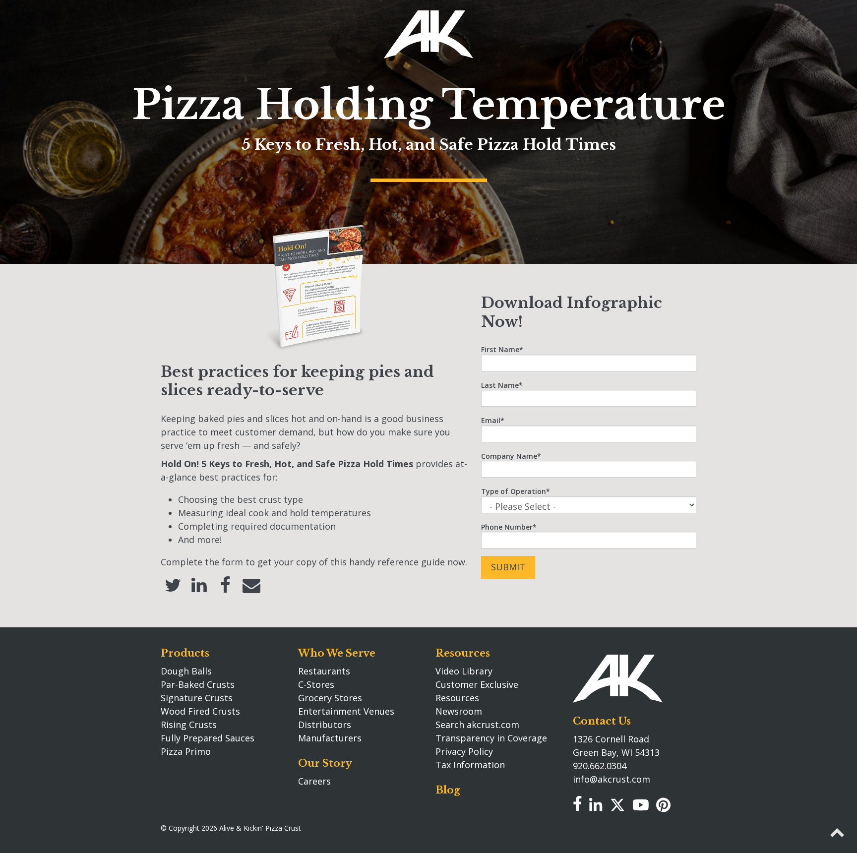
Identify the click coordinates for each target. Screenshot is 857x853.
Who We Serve (336, 653)
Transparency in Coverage (491, 738)
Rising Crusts (189, 725)
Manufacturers (330, 738)
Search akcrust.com (477, 725)
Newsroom (458, 711)
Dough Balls (186, 671)
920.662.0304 (599, 766)
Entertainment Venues (346, 711)
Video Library (463, 671)
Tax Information (470, 765)
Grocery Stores (330, 698)
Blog (447, 790)
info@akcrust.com (611, 779)
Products (185, 653)
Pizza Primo (186, 751)
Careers (314, 781)
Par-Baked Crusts (198, 684)
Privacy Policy (464, 751)
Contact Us (602, 721)
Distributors (324, 725)
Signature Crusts (197, 698)
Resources (462, 653)
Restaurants (324, 671)
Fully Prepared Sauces (207, 738)
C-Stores (316, 684)
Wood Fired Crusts (200, 711)
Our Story (325, 763)
